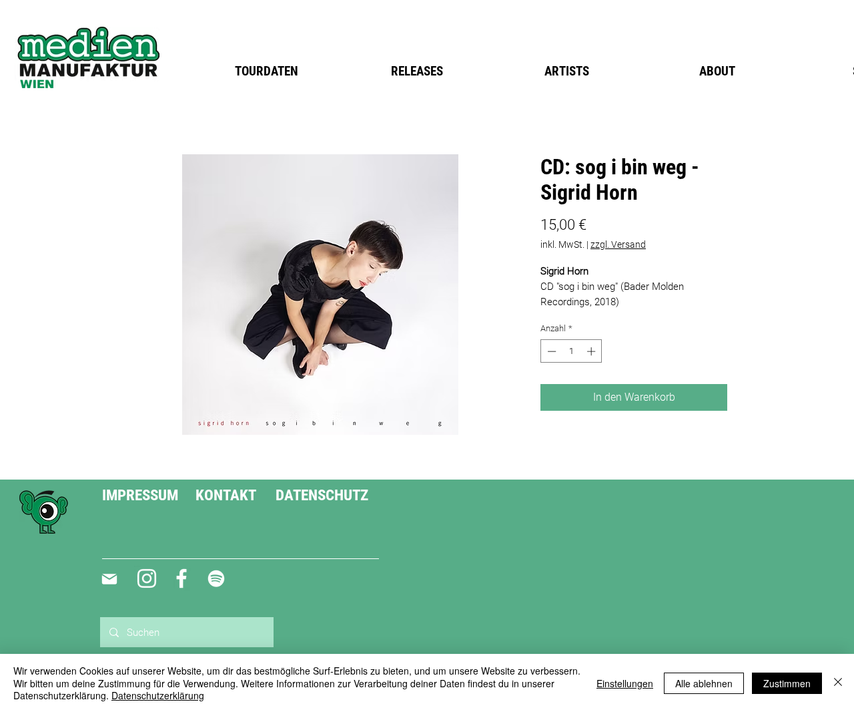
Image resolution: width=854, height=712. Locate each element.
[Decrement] (550, 351)
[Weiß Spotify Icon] (216, 578)
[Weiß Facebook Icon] (181, 578)
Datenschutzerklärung (157, 695)
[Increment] (592, 351)
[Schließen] (838, 683)
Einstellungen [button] (624, 683)
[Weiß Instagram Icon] (146, 578)
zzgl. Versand (618, 244)
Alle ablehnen (704, 683)
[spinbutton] (571, 351)
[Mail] (109, 579)
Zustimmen (787, 683)
